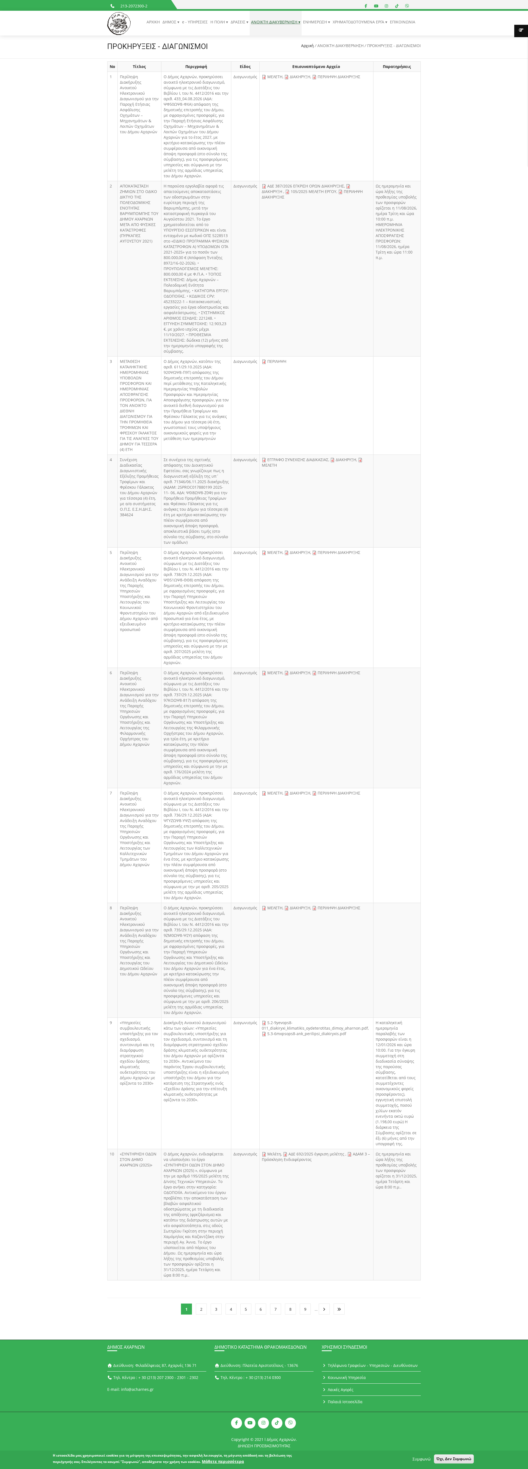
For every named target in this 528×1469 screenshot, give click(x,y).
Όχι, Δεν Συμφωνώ (453, 1459)
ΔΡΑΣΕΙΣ (238, 22)
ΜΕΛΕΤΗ (274, 76)
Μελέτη (274, 1154)
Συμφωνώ (422, 1459)
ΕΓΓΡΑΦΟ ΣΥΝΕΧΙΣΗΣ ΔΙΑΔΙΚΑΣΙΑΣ (297, 459)
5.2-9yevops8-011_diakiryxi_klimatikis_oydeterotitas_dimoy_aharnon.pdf (315, 1025)
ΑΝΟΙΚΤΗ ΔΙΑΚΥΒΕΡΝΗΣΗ (274, 22)
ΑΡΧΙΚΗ (153, 22)
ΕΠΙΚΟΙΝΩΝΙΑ (402, 22)
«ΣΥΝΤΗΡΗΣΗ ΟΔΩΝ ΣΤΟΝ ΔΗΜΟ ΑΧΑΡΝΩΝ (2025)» (138, 1159)
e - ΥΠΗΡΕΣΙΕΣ (195, 22)
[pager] (324, 1309)
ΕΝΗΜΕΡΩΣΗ (315, 22)
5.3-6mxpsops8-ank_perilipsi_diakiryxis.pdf (306, 1033)
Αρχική (307, 45)
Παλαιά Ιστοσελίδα (344, 1401)
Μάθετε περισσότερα (223, 1461)
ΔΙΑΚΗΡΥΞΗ (300, 76)
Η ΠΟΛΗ (218, 22)
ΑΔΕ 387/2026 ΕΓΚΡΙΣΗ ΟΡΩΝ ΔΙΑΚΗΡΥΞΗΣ (305, 186)
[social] (366, 6)
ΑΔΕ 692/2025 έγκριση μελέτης (316, 1154)
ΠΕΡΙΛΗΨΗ (276, 361)
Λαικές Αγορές (340, 1389)
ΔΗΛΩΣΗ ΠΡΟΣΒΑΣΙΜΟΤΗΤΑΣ (264, 1445)
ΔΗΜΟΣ (170, 22)
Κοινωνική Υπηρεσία (346, 1377)
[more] (521, 31)
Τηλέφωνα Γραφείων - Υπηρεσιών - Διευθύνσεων (372, 1365)
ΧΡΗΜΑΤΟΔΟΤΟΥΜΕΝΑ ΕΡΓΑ (359, 22)
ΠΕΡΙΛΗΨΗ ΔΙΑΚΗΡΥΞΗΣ (339, 76)
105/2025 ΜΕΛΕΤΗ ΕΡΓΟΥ (313, 191)
